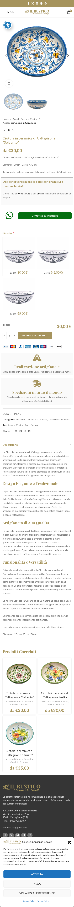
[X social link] (32, 3)
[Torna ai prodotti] (9, 130)
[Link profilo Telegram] (29, 431)
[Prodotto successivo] (13, 130)
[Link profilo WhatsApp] (46, 3)
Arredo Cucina (15, 425)
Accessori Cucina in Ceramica (19, 122)
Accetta (37, 874)
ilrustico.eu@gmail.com (15, 827)
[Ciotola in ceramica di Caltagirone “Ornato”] (19, 733)
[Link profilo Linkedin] (25, 431)
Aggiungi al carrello (35, 335)
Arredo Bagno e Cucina (25, 119)
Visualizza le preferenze (37, 893)
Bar (27, 425)
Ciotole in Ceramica (59, 419)
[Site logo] (37, 11)
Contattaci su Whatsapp (45, 215)
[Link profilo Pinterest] (41, 3)
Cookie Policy (29, 901)
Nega (37, 883)
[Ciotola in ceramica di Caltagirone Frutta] (55, 675)
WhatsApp (24, 193)
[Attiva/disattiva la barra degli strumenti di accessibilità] (8, 25)
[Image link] (21, 787)
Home (6, 119)
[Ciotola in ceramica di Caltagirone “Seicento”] (19, 675)
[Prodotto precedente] (5, 130)
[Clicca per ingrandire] (9, 83)
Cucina (34, 425)
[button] (69, 842)
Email (40, 193)
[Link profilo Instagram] (37, 3)
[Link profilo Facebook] (28, 3)
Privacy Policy (43, 901)
